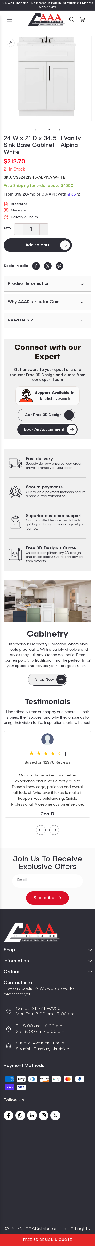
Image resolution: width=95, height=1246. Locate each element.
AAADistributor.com (46, 1228)
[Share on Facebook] (36, 266)
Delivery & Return (24, 217)
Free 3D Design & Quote (47, 1240)
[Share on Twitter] (48, 266)
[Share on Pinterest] (59, 266)
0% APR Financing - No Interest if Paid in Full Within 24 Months (47, 3)
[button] (9, 19)
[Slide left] (35, 130)
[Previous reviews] (40, 830)
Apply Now (47, 7)
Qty (7, 228)
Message (18, 210)
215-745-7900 (46, 1008)
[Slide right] (59, 130)
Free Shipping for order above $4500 (38, 186)
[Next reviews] (54, 830)
